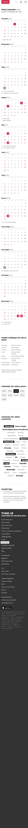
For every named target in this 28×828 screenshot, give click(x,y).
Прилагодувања (7, 578)
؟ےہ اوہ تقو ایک (18, 626)
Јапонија (9, 426)
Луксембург (20, 451)
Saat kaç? (4, 626)
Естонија (16, 445)
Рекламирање (6, 597)
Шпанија (19, 476)
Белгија (20, 435)
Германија (9, 442)
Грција (25, 441)
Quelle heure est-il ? (15, 619)
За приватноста (7, 603)
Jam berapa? (14, 623)
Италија (7, 448)
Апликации (5, 555)
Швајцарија (23, 472)
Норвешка (8, 457)
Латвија (23, 448)
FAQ (2, 584)
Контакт (4, 593)
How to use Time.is (8, 587)
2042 (10, 19)
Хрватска (7, 472)
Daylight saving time (9, 93)
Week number (6, 548)
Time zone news (7, 561)
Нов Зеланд (20, 454)
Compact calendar (7, 545)
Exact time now (6, 519)
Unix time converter (8, 574)
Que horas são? (5, 623)
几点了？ (13, 617)
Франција (10, 469)
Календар (5, 542)
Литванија (10, 451)
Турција (22, 463)
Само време (5, 534)
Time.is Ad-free (6, 581)
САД (6, 463)
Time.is (5, 2)
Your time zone (6, 525)
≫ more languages (6, 628)
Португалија (6, 460)
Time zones (5, 528)
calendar (11, 10)
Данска (8, 445)
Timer (3, 539)
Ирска (23, 445)
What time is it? (5, 617)
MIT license (11, 372)
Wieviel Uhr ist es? (6, 624)
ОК (20, 12)
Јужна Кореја (20, 426)
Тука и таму (5, 522)
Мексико (10, 454)
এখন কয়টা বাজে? (10, 621)
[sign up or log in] (21, 2)
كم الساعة (3, 621)
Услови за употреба (8, 600)
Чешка (15, 472)
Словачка (14, 463)
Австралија (11, 432)
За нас (3, 590)
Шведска (10, 475)
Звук (3, 551)
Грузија (17, 441)
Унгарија (16, 466)
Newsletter (5, 564)
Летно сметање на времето (11, 531)
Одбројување (6, 537)
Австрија (20, 432)
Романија (16, 460)
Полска (22, 457)
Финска (24, 466)
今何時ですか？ (16, 624)
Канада (16, 448)
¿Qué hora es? (5, 619)
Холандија (21, 469)
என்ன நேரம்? (11, 626)
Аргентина (11, 435)
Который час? (18, 621)
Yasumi (13, 370)
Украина (7, 466)
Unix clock (5, 571)
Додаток (4, 558)
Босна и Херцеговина (11, 438)
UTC (2, 568)
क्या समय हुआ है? (20, 617)
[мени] (25, 2)
